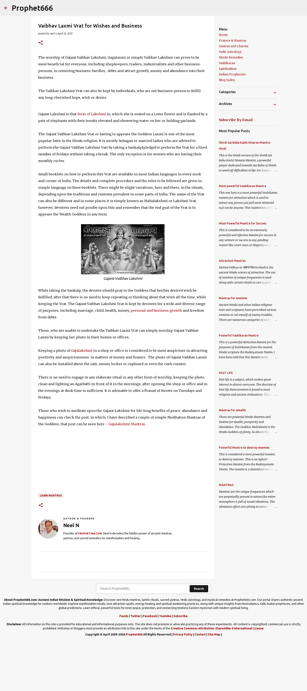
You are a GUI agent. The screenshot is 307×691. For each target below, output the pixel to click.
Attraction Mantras (232, 260)
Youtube (165, 616)
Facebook (150, 616)
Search (199, 588)
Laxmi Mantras (51, 495)
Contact (200, 634)
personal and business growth (156, 310)
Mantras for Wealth (232, 410)
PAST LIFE (226, 373)
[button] (40, 43)
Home (223, 35)
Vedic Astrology (230, 52)
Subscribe (180, 616)
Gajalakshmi (82, 350)
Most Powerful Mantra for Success (242, 223)
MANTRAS (226, 485)
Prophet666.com (90, 533)
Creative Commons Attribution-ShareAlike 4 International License (217, 628)
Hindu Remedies (231, 57)
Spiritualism (227, 69)
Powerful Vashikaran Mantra (239, 335)
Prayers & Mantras (232, 40)
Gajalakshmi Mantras (127, 424)
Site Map (214, 634)
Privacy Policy (183, 634)
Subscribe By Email (236, 120)
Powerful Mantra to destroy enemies (244, 447)
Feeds (123, 616)
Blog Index (227, 80)
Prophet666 (32, 8)
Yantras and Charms (233, 46)
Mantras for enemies (233, 298)
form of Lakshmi (91, 114)
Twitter (135, 616)
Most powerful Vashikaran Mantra (242, 186)
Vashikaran (227, 63)
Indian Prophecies (232, 74)
